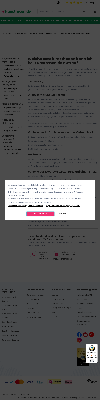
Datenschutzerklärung (17, 205)
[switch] (92, 360)
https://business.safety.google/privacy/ (63, 205)
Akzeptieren (40, 214)
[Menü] (96, 345)
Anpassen (64, 214)
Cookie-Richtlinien (35, 205)
